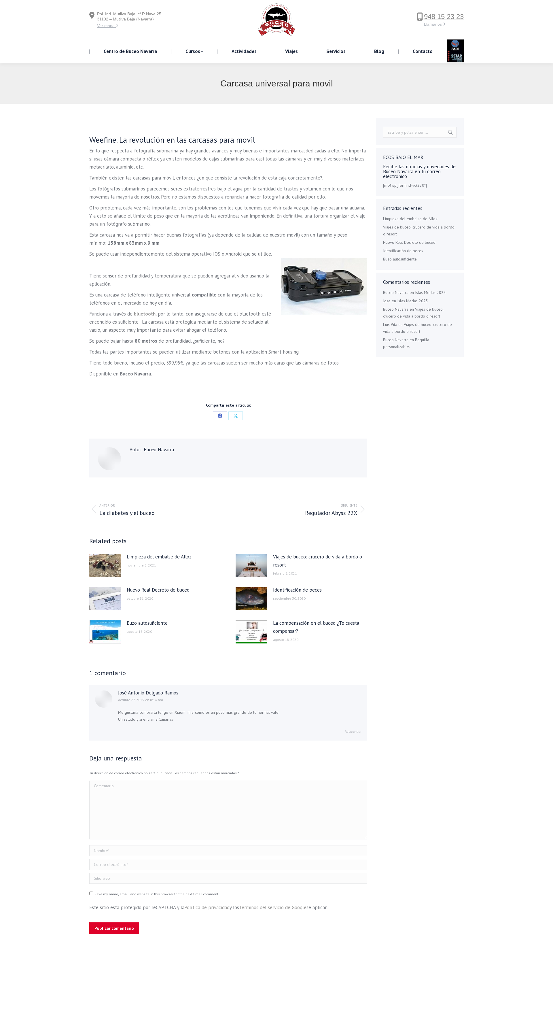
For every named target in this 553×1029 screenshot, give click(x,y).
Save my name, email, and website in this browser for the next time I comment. (156, 894)
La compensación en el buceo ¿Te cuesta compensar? (316, 627)
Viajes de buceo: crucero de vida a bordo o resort (317, 561)
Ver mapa (106, 25)
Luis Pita (390, 324)
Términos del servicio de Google (272, 907)
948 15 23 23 (444, 16)
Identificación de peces (297, 590)
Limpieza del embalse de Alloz (159, 557)
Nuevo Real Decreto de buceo (158, 590)
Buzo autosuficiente (147, 623)
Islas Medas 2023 (430, 292)
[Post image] (105, 565)
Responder (353, 731)
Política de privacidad (207, 907)
